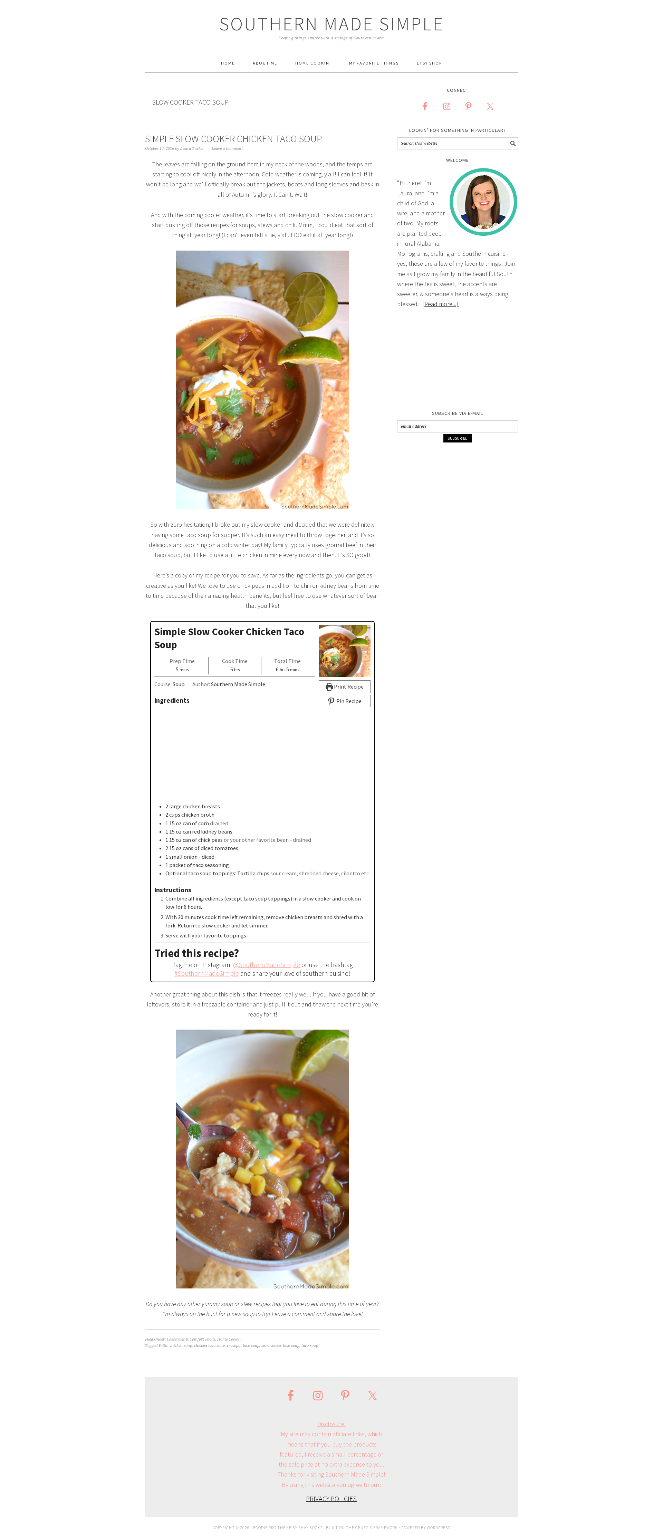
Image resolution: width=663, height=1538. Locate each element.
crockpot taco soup (243, 1345)
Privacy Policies (331, 1498)
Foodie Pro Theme (272, 1527)
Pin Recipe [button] (348, 701)
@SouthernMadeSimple (266, 965)
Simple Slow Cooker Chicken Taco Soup (233, 139)
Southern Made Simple (331, 24)
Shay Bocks (310, 1527)
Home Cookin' (229, 1339)
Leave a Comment (227, 148)
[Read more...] (440, 304)
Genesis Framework (376, 1527)
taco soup (309, 1345)
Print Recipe (348, 686)
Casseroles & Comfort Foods (191, 1339)
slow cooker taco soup (280, 1345)
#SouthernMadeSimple (206, 973)
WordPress (438, 1527)
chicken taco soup (209, 1345)
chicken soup (181, 1345)
